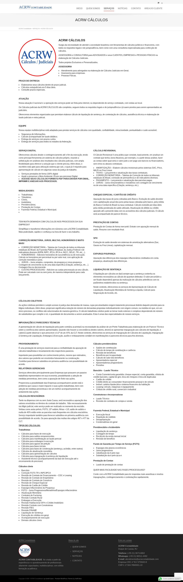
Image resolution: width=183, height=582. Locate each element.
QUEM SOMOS (93, 8)
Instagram (162, 1)
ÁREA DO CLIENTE (153, 8)
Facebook (159, 1)
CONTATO (136, 8)
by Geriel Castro (49, 578)
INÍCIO (79, 8)
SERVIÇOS (109, 8)
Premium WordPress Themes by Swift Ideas (68, 578)
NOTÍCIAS (122, 8)
